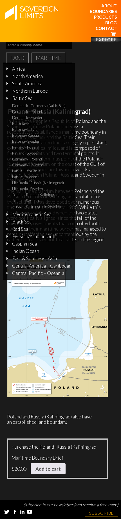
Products (105, 16)
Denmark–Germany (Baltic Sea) (39, 105)
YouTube (29, 512)
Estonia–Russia (25, 135)
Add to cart (48, 469)
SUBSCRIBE (101, 513)
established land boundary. (40, 422)
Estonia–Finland (26, 123)
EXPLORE (106, 39)
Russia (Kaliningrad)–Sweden (36, 206)
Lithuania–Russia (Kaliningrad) (38, 183)
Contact (106, 28)
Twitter (6, 512)
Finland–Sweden (26, 153)
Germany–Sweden (27, 165)
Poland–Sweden (25, 200)
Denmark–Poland (27, 111)
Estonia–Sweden (26, 141)
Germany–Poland (27, 159)
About (109, 5)
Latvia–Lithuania (26, 171)
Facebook (14, 512)
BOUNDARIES (103, 11)
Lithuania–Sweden (27, 188)
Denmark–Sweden (27, 117)
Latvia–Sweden (24, 177)
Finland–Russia (25, 147)
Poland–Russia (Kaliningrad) (36, 194)
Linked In (22, 512)
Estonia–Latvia (24, 129)
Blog (111, 22)
